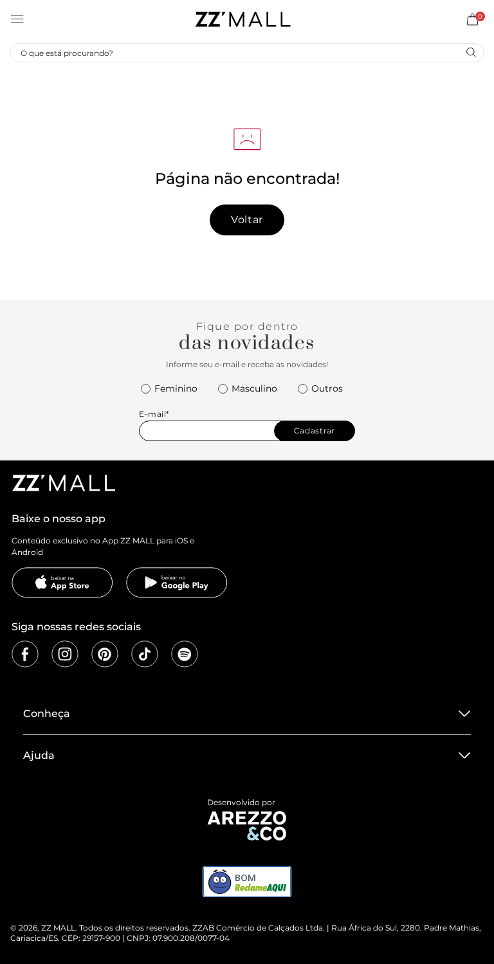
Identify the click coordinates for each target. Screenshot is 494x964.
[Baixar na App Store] (62, 582)
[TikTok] (144, 654)
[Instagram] (64, 654)
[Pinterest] (104, 654)
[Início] (242, 19)
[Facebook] (25, 654)
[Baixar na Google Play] (177, 582)
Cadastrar (314, 430)
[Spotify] (184, 654)
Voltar (247, 220)
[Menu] (17, 19)
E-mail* (154, 414)
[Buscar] (471, 52)
